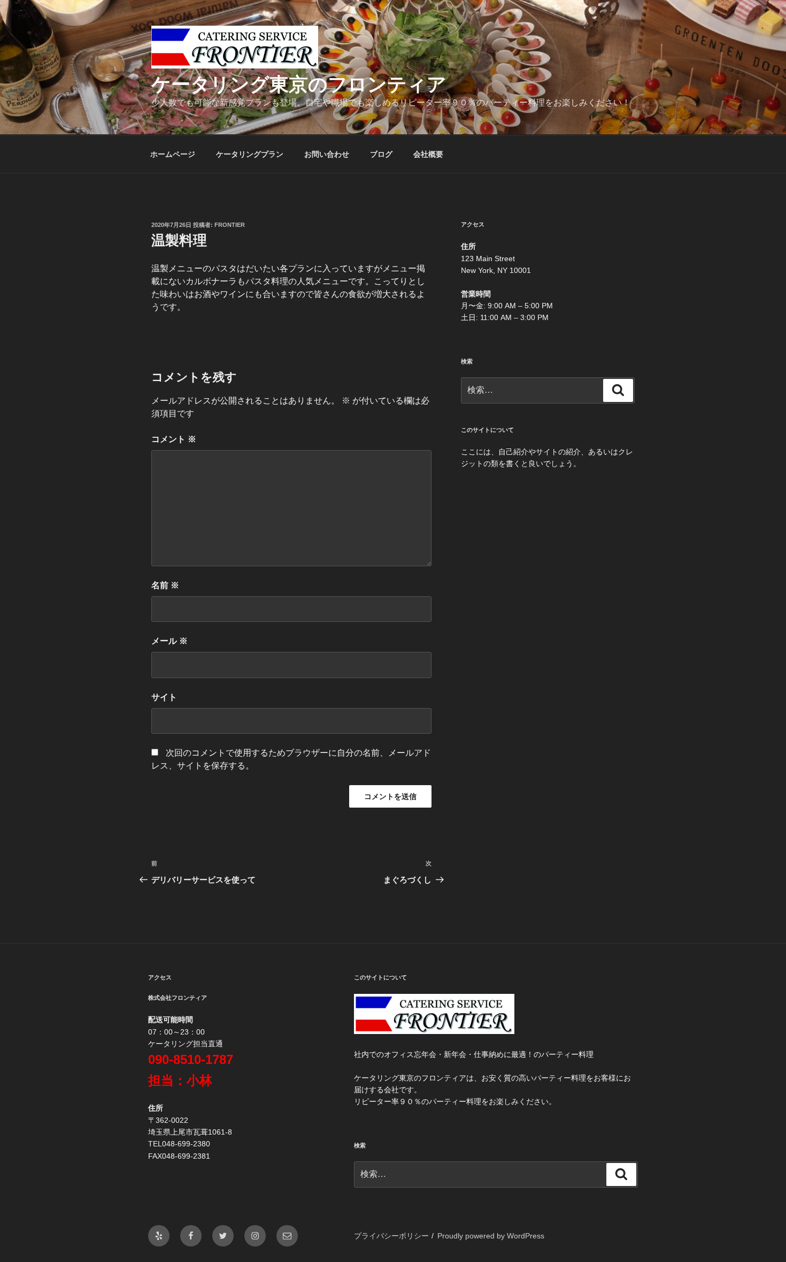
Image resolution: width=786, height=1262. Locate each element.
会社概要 (428, 154)
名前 (165, 585)
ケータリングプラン (249, 154)
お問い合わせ (326, 154)
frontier (229, 225)
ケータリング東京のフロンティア (298, 84)
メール (169, 640)
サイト (164, 697)
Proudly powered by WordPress (490, 1235)
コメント (173, 439)
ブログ (381, 154)
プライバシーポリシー (391, 1235)
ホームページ (172, 154)
